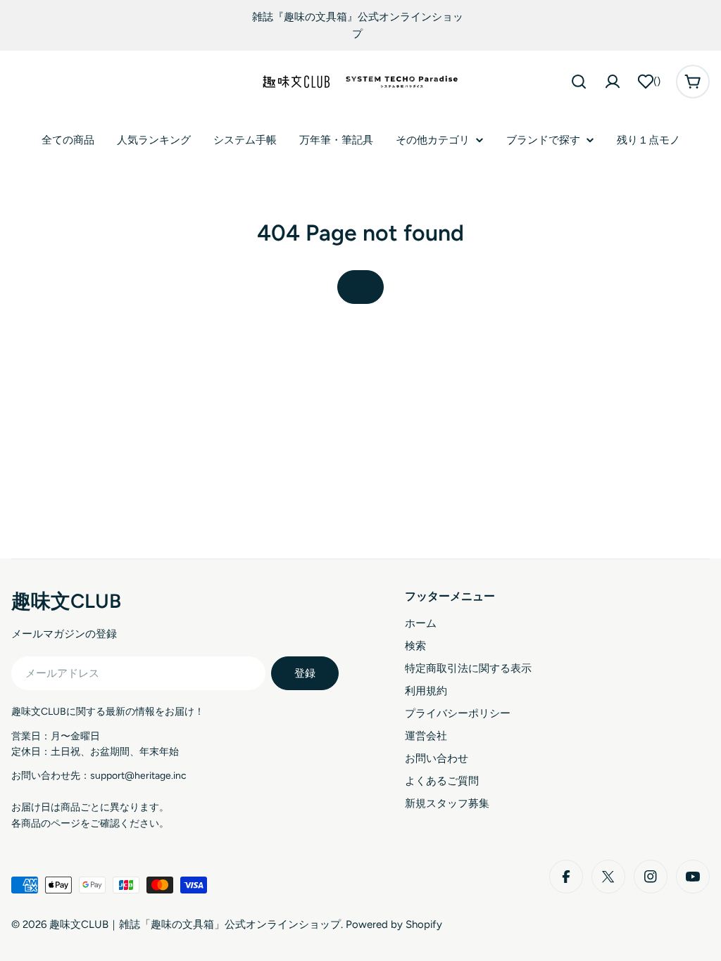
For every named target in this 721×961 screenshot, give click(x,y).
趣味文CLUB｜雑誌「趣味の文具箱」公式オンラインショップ (195, 924)
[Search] (578, 81)
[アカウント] (612, 81)
